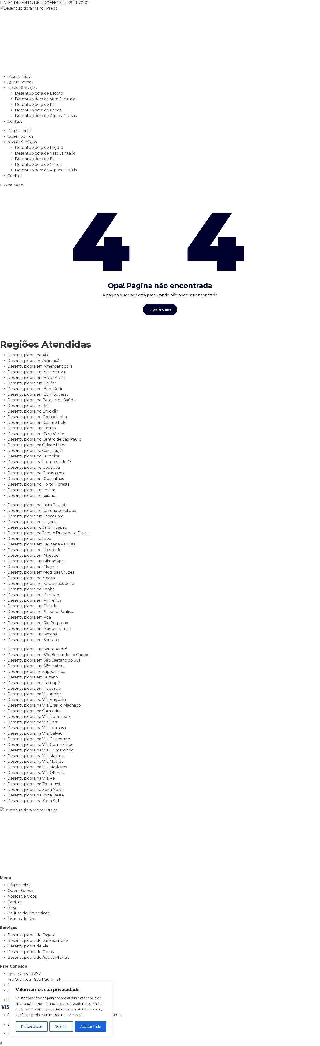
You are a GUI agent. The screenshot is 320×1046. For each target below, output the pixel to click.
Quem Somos (20, 82)
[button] (1, 1043)
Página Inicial (19, 76)
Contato (15, 121)
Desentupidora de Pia (35, 104)
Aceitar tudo (90, 1026)
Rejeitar (61, 1026)
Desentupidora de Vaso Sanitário (45, 99)
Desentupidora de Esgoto (39, 93)
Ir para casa (160, 309)
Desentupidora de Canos (38, 110)
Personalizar (31, 1026)
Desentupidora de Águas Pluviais (46, 116)
